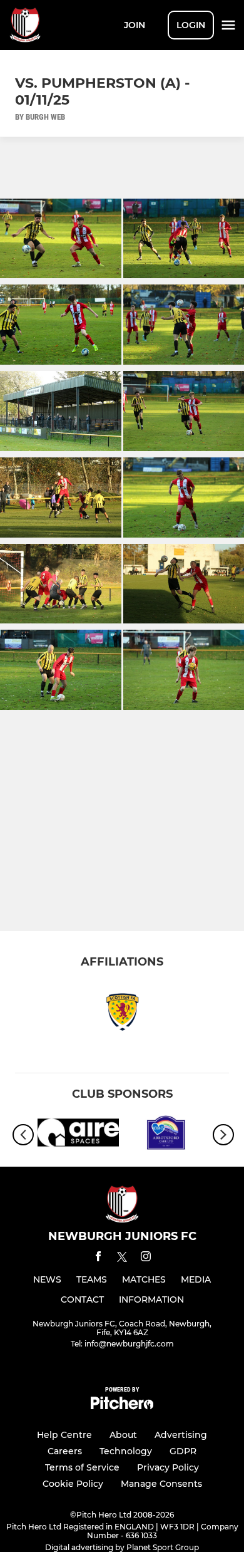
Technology (125, 1451)
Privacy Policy (168, 1467)
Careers (65, 1451)
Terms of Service (82, 1467)
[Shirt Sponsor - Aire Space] (78, 1134)
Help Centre (64, 1434)
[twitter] (122, 1258)
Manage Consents (161, 1483)
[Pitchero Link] (122, 1406)
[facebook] (98, 1258)
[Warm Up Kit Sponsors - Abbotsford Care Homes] (165, 1134)
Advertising (181, 1434)
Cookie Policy (73, 1483)
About (123, 1434)
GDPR (183, 1451)
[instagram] (146, 1258)
